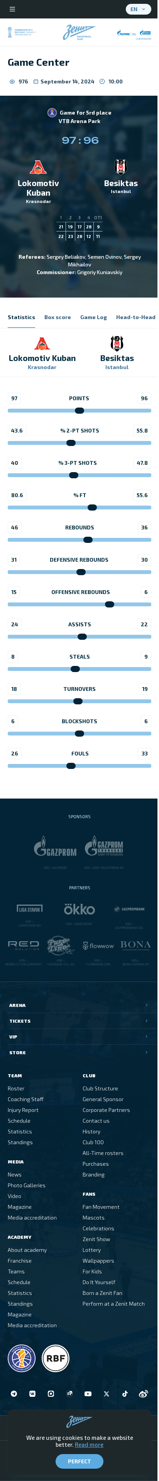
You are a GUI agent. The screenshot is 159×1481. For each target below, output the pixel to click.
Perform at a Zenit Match (114, 1303)
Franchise (20, 1260)
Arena (17, 1005)
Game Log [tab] (93, 317)
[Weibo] (143, 1394)
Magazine (20, 1206)
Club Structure (100, 1088)
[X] (106, 1394)
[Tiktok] (125, 1394)
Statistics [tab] (21, 317)
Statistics (20, 1131)
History (91, 1131)
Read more (89, 1444)
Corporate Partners (106, 1110)
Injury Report (23, 1110)
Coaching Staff (26, 1099)
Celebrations (98, 1228)
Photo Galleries (27, 1185)
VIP (13, 1036)
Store (17, 1052)
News (15, 1174)
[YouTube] (88, 1394)
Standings (20, 1142)
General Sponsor (103, 1099)
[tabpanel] (79, 555)
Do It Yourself (99, 1282)
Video (14, 1196)
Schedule (19, 1120)
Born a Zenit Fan (102, 1293)
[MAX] (51, 1394)
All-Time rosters (103, 1153)
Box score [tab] (57, 317)
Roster (16, 1088)
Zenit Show (96, 1239)
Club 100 (93, 1142)
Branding (94, 1174)
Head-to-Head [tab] (136, 317)
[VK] (32, 1394)
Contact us (96, 1120)
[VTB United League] (22, 1358)
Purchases (96, 1163)
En (133, 9)
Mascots (94, 1217)
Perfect (79, 1461)
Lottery (92, 1249)
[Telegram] (14, 1394)
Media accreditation (32, 1217)
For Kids (92, 1271)
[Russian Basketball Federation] (55, 1358)
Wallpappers (98, 1260)
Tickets (19, 1020)
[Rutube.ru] (69, 1394)
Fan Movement (101, 1206)
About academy (27, 1249)
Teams (16, 1271)
